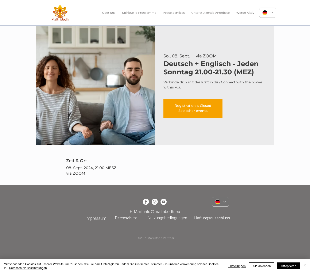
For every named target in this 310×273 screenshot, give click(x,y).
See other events (193, 111)
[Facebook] (146, 202)
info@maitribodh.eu (162, 211)
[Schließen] (304, 266)
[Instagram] (155, 202)
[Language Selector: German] (267, 13)
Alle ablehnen (262, 266)
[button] (109, 13)
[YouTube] (163, 202)
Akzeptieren (288, 266)
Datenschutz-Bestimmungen (28, 268)
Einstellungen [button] (237, 266)
